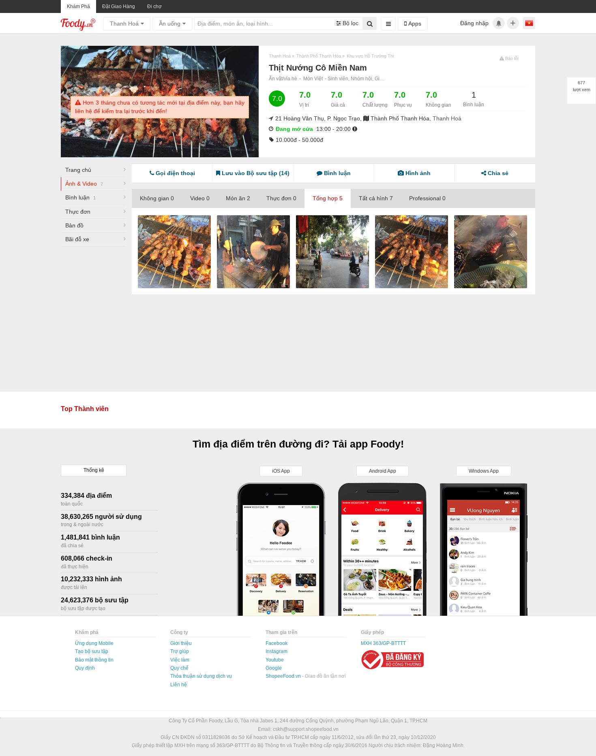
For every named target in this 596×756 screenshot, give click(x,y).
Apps (414, 23)
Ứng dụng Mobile (94, 643)
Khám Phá (78, 6)
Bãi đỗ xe (77, 239)
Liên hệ (178, 684)
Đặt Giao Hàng (118, 6)
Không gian (157, 198)
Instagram (276, 651)
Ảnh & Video (84, 183)
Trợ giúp (179, 651)
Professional (427, 198)
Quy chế (179, 668)
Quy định (85, 668)
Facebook (276, 643)
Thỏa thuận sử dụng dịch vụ (201, 676)
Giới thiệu (181, 643)
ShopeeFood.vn (284, 676)
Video (200, 198)
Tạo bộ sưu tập (91, 651)
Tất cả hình (376, 198)
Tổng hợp (328, 198)
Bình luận (80, 197)
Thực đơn (77, 211)
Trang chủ (78, 170)
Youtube (275, 660)
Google (274, 668)
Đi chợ (154, 6)
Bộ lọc (349, 23)
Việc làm (179, 660)
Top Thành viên (85, 408)
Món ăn (238, 198)
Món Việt (313, 78)
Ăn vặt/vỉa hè (283, 78)
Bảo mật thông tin (94, 660)
